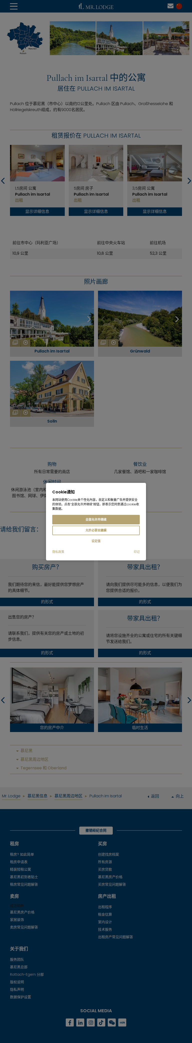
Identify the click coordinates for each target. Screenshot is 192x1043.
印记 (137, 551)
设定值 (96, 541)
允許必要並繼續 (96, 530)
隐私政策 (58, 551)
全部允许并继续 (96, 519)
